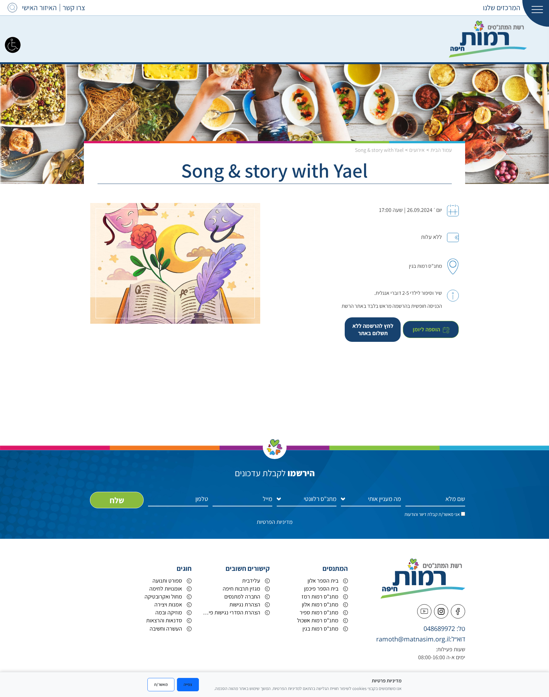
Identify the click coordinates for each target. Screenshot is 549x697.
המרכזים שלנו (501, 7)
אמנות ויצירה (168, 604)
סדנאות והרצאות (164, 620)
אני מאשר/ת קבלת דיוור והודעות (432, 514)
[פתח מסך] (13, 44)
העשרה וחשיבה (166, 628)
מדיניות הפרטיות (275, 521)
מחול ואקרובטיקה (163, 596)
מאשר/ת (161, 684)
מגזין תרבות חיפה (241, 588)
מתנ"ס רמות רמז (320, 596)
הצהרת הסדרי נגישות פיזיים (230, 612)
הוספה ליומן (427, 329)
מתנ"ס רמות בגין (320, 628)
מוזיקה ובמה (168, 612)
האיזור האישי (39, 7)
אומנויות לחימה (165, 588)
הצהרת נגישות (244, 604)
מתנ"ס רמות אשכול (317, 620)
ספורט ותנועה (167, 580)
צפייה (188, 684)
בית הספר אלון (323, 580)
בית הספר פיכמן (321, 588)
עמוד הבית (441, 149)
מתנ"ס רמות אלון (320, 604)
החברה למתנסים (242, 596)
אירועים (417, 149)
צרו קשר (74, 7)
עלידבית (251, 580)
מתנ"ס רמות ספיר (319, 612)
